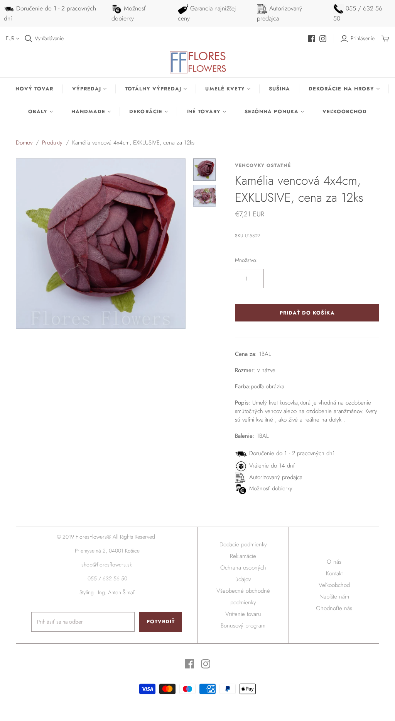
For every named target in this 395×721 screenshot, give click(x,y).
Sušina (279, 88)
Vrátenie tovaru (243, 614)
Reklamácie (243, 556)
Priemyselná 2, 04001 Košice (107, 550)
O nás (334, 562)
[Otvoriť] (28, 39)
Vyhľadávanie (49, 38)
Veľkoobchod (344, 111)
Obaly (37, 111)
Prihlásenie (363, 38)
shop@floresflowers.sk (106, 564)
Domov (24, 142)
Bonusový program (243, 625)
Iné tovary (203, 111)
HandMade (88, 111)
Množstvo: (246, 260)
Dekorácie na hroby (341, 88)
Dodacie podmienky (243, 544)
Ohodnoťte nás (334, 608)
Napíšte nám (334, 596)
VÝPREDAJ (86, 88)
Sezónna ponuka (272, 111)
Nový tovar (34, 88)
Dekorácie (145, 111)
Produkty (52, 142)
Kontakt (334, 573)
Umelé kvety (225, 88)
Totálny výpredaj (153, 88)
